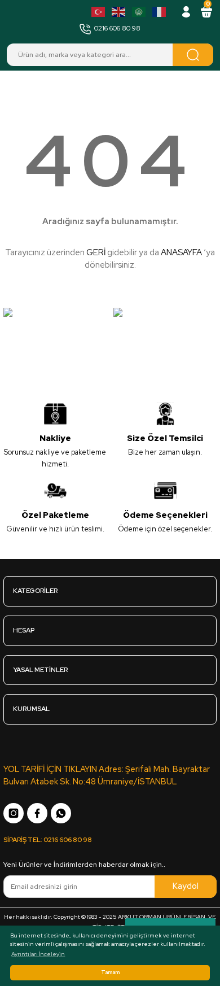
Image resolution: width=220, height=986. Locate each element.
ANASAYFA (181, 252)
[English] (119, 11)
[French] (159, 11)
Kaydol (186, 885)
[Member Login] (186, 12)
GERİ (95, 252)
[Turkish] (98, 11)
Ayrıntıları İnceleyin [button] (38, 954)
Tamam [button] (110, 972)
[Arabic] (139, 11)
